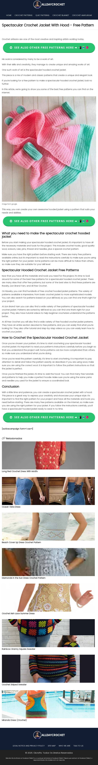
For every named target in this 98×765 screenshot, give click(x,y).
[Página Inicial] (49, 4)
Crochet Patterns (23, 15)
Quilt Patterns (42, 15)
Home (8, 15)
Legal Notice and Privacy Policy (29, 745)
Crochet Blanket (60, 15)
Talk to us (78, 745)
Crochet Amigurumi (82, 15)
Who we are (64, 745)
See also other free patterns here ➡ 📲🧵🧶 (51, 47)
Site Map (52, 745)
